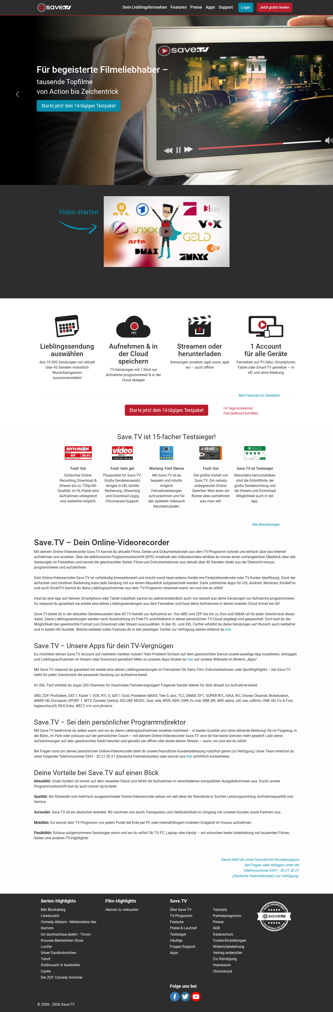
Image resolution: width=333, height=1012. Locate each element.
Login (245, 7)
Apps (210, 7)
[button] (16, 94)
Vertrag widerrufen (227, 953)
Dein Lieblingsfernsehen (145, 7)
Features (179, 7)
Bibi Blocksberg (53, 909)
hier (228, 629)
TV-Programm (181, 916)
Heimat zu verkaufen (121, 909)
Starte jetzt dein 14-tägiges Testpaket (78, 106)
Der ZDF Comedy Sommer (61, 977)
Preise (196, 7)
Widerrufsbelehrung (228, 946)
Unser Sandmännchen (58, 953)
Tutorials (220, 909)
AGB (216, 928)
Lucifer (46, 946)
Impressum (222, 965)
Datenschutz (223, 934)
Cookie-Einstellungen (229, 940)
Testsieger (178, 934)
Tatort (45, 959)
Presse (218, 922)
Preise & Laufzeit (183, 928)
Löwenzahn (50, 916)
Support (226, 7)
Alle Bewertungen (266, 524)
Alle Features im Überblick (259, 395)
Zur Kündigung (225, 959)
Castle (46, 971)
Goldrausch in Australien (60, 965)
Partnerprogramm (227, 916)
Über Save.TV (180, 909)
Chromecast (222, 971)
